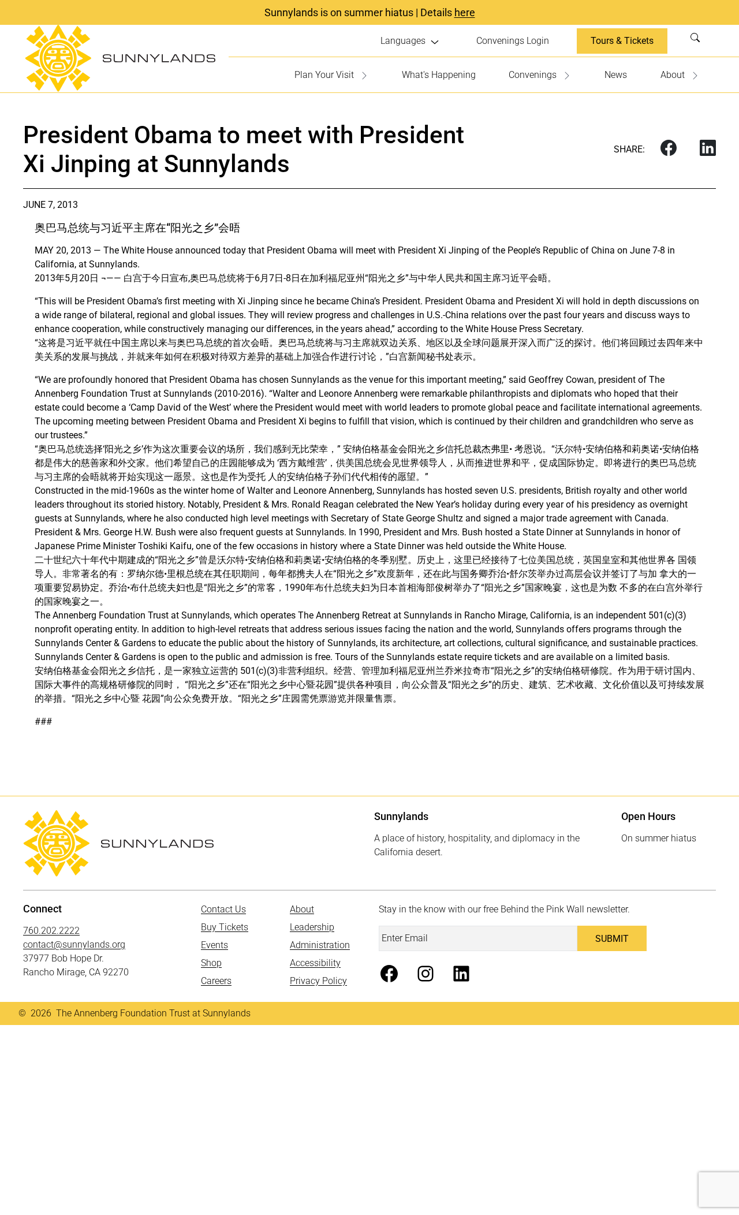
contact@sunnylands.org (74, 944)
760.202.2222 (51, 930)
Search (699, 41)
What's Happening (439, 74)
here (464, 12)
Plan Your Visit (324, 74)
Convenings (533, 74)
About (672, 74)
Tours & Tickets (622, 40)
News (615, 74)
